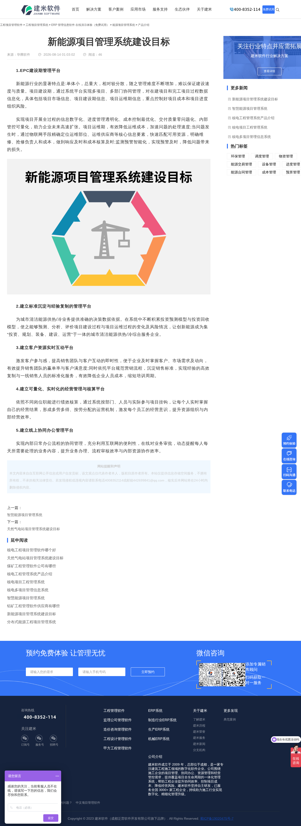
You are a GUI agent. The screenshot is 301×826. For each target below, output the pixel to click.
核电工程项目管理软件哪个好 (31, 550)
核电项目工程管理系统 (26, 582)
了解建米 (199, 719)
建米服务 (199, 738)
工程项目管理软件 (11, 25)
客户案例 (115, 9)
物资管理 (286, 156)
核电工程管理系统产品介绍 (29, 574)
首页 (75, 9)
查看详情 (269, 71)
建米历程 (199, 725)
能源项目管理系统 (123, 25)
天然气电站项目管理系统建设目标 (33, 529)
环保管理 (238, 156)
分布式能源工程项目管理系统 (31, 622)
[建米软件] (41, 10)
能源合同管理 (241, 172)
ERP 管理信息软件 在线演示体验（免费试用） (80, 25)
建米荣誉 (199, 731)
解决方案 (93, 9)
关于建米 (204, 9)
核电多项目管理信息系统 (27, 590)
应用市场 (138, 9)
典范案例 (230, 719)
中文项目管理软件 (88, 802)
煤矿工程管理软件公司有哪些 (31, 566)
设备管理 (269, 164)
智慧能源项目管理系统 (24, 515)
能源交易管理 (241, 164)
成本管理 (269, 172)
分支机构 (199, 750)
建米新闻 (199, 744)
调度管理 (262, 156)
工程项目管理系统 (37, 25)
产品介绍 (143, 25)
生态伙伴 (182, 9)
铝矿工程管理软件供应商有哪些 (33, 606)
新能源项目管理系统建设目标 (31, 614)
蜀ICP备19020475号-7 (217, 818)
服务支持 (160, 9)
